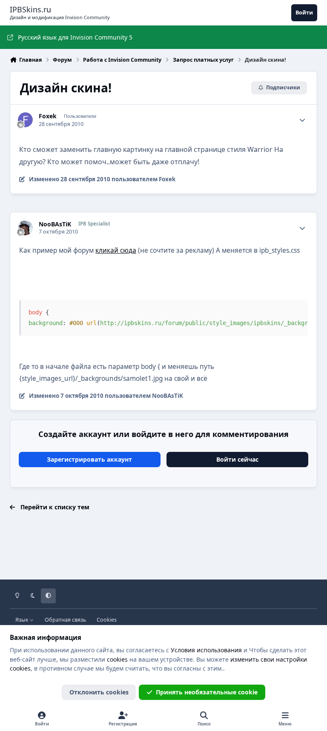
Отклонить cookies (99, 692)
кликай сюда (115, 250)
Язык (22, 619)
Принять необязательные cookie (207, 692)
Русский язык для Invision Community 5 (75, 37)
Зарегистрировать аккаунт (89, 459)
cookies (117, 659)
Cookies (107, 619)
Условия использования (206, 650)
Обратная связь (65, 619)
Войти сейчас (237, 459)
